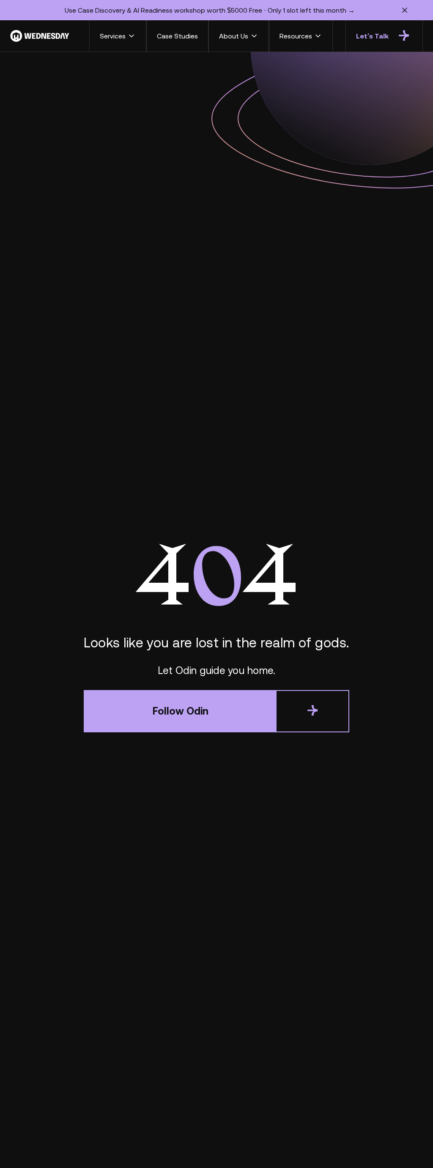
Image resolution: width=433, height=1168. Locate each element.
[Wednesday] (39, 36)
